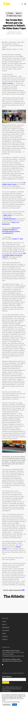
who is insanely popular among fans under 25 (14, 255)
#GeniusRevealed (9, 230)
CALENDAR (5, 630)
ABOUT (4, 624)
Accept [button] (14, 704)
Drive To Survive (8, 83)
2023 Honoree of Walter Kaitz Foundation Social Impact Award (12, 660)
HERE (23, 590)
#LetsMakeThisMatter (11, 229)
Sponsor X (19, 13)
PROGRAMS (5, 627)
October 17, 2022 (17, 239)
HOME (4, 621)
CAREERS (5, 636)
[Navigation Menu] (25, 4)
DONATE (5, 639)
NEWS (4, 633)
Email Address (6, 676)
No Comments (18, 33)
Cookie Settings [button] (6, 704)
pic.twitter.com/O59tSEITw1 (11, 232)
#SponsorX (15, 228)
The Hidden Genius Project (14, 15)
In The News (9, 13)
